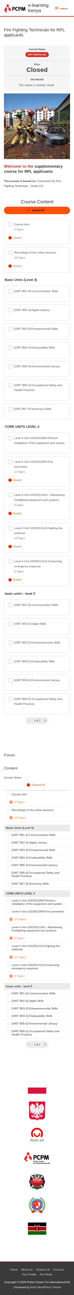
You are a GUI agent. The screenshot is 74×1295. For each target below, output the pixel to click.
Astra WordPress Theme (45, 1287)
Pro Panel (46, 1274)
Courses (58, 1269)
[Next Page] (44, 1044)
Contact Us (43, 1269)
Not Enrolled (37, 54)
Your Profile (29, 1274)
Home (14, 1269)
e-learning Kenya (38, 8)
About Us (27, 1269)
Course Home (12, 777)
